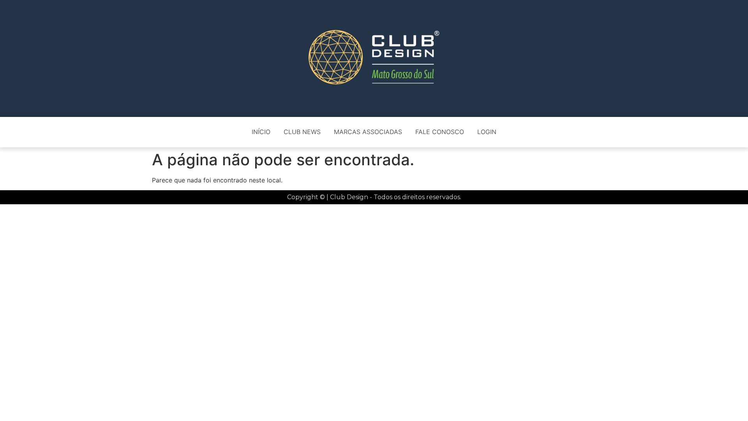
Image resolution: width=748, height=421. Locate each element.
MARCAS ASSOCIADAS (368, 132)
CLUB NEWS (302, 132)
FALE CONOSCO (439, 132)
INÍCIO (261, 132)
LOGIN (486, 132)
